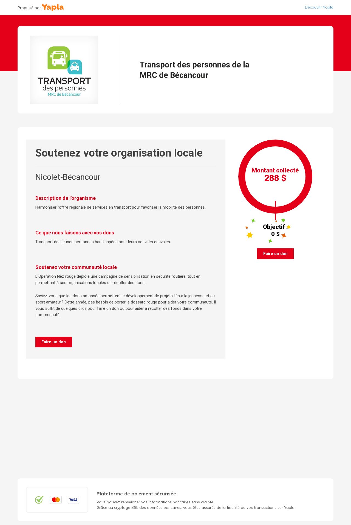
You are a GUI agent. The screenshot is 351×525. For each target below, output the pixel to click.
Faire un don (53, 341)
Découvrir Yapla (319, 7)
